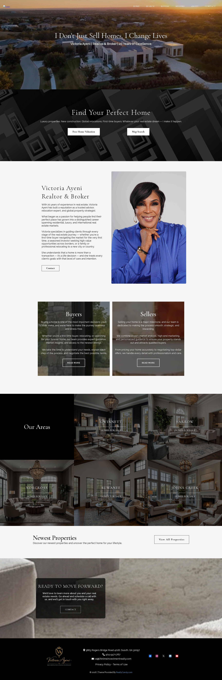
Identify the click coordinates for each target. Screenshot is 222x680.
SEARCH (150, 6)
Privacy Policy (103, 664)
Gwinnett (111, 422)
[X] (163, 656)
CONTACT (210, 6)
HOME (136, 6)
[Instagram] (157, 656)
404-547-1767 (112, 654)
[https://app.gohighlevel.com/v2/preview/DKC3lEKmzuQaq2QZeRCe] (6, 6)
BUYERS (165, 6)
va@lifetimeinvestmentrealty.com (113, 658)
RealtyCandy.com (124, 672)
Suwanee (111, 488)
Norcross (37, 488)
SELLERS (180, 6)
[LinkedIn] (170, 656)
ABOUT (194, 6)
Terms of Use (120, 664)
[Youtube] (177, 656)
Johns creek (185, 488)
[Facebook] (150, 656)
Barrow (185, 422)
